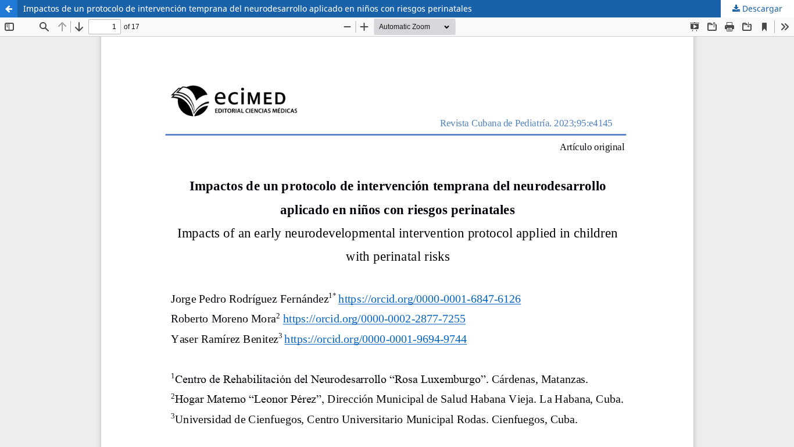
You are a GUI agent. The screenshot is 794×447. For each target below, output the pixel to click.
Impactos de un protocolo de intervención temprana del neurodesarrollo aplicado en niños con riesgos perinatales (247, 8)
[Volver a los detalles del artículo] (8, 8)
